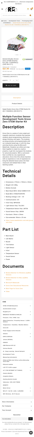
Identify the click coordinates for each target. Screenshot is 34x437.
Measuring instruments (10, 357)
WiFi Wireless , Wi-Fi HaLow (11, 394)
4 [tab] (20, 55)
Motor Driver (6, 388)
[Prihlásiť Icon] (28, 9)
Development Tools (9, 354)
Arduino (5, 333)
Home (4, 302)
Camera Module (7, 373)
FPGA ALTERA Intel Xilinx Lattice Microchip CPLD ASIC (16, 361)
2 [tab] (17, 55)
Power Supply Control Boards (11, 330)
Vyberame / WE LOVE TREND (11, 382)
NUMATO (5, 385)
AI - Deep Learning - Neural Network (14, 351)
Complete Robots (8, 376)
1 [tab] (15, 55)
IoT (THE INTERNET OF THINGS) (12, 370)
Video (8, 291)
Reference (5, 67)
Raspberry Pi (7, 311)
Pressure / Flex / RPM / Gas (11, 317)
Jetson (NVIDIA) (8, 339)
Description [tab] (17, 98)
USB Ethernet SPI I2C (9, 345)
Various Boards (7, 348)
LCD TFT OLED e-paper (10, 367)
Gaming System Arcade (10, 379)
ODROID (5, 342)
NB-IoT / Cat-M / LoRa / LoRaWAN (13, 391)
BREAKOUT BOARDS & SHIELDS (12, 314)
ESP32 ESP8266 (7, 336)
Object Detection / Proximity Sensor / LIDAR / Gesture (16, 321)
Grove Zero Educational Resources (17, 285)
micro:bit (5, 327)
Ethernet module (8, 364)
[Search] (30, 15)
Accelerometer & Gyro (9, 308)
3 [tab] (18, 55)
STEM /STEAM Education (10, 305)
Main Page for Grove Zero (14, 288)
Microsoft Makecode (12, 282)
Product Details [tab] (17, 103)
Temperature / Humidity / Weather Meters (15, 324)
